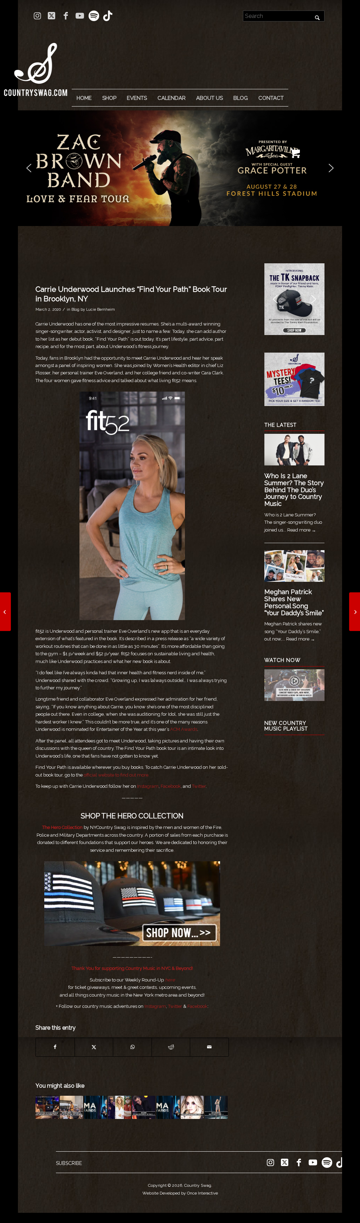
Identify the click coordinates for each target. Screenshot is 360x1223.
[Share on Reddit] (171, 1047)
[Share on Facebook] (55, 1047)
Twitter (199, 786)
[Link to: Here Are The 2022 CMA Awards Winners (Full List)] (95, 1107)
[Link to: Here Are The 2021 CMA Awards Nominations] (119, 1107)
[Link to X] (51, 16)
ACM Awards (183, 729)
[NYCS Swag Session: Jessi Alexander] (5, 611)
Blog (75, 309)
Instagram (148, 786)
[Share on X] (94, 1047)
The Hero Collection (63, 827)
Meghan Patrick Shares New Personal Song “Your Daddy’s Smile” (294, 602)
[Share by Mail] (209, 1047)
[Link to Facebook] (65, 16)
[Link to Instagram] (37, 16)
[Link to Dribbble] (108, 16)
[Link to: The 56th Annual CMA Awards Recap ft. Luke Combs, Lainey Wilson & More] (168, 1107)
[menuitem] (84, 98)
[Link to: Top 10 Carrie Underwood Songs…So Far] (192, 1107)
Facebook (171, 786)
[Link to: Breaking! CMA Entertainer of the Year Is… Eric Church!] (143, 1107)
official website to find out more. (116, 775)
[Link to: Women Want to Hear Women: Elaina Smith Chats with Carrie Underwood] (47, 1107)
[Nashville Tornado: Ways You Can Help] (354, 611)
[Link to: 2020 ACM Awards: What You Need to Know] (216, 1107)
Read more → (301, 530)
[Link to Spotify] (94, 16)
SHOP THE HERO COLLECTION (132, 816)
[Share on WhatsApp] (132, 1047)
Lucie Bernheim (100, 309)
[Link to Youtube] (80, 16)
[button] (191, 168)
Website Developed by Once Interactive (180, 1193)
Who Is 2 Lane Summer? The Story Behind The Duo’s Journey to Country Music (294, 489)
